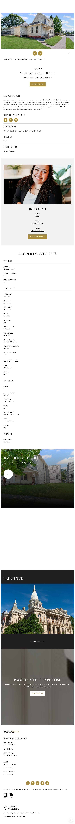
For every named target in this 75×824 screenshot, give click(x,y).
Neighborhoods (10, 771)
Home (6, 761)
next (40, 53)
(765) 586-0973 (9, 742)
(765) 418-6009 (38, 223)
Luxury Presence (34, 813)
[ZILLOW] (47, 783)
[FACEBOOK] (28, 783)
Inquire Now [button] (37, 84)
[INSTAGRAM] (33, 783)
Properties (8, 768)
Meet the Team (10, 764)
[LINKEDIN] (37, 783)
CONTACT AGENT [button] (37, 237)
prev (35, 53)
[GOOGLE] (42, 783)
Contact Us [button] (37, 693)
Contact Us (8, 774)
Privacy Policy (21, 816)
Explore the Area (37, 641)
